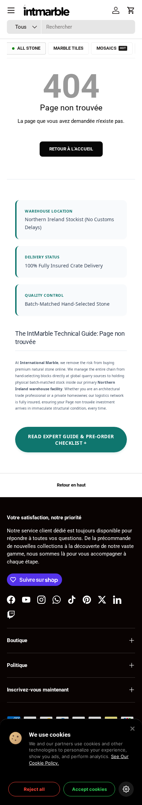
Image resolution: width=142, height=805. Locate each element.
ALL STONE (28, 48)
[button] (131, 10)
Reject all (34, 789)
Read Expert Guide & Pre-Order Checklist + (71, 439)
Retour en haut (71, 485)
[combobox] (71, 27)
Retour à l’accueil (71, 148)
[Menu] (11, 10)
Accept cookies (89, 789)
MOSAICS (111, 48)
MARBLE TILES (68, 48)
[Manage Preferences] (126, 789)
